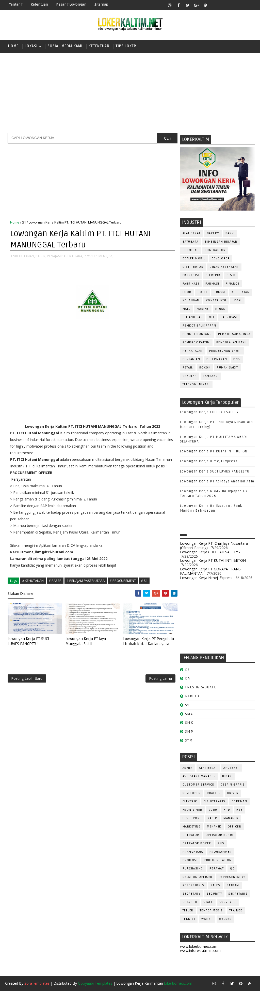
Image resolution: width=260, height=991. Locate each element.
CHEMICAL (190, 250)
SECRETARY (192, 894)
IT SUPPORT (192, 818)
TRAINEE (235, 910)
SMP (189, 731)
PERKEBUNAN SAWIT (225, 351)
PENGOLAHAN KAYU (231, 342)
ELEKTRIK (213, 275)
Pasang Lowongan (71, 4)
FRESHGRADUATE (201, 687)
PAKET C (193, 696)
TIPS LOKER (126, 46)
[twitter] (187, 5)
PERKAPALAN (193, 351)
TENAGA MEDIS (211, 910)
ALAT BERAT (192, 233)
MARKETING (192, 827)
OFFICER (234, 827)
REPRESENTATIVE (232, 877)
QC (232, 868)
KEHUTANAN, (25, 256)
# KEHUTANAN (33, 580)
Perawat (216, 868)
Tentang (16, 4)
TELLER (188, 910)
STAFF (208, 902)
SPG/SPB (190, 902)
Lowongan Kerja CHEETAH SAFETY (209, 412)
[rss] (232, 5)
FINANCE (233, 284)
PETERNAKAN (216, 359)
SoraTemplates (37, 983)
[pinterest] (205, 5)
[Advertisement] (130, 92)
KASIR (212, 818)
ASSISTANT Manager (199, 776)
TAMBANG (210, 376)
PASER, (41, 256)
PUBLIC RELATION (218, 860)
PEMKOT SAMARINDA (234, 334)
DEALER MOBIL (194, 258)
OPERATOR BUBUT (220, 835)
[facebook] (179, 5)
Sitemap (101, 4)
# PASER (55, 580)
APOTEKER (231, 768)
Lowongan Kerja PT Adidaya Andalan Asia (217, 481)
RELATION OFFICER (198, 877)
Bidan (227, 776)
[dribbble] (223, 5)
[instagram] (170, 5)
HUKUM (219, 292)
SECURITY (214, 894)
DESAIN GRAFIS (233, 785)
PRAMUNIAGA (193, 852)
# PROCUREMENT (123, 580)
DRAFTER (214, 793)
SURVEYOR (227, 902)
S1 (24, 222)
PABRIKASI (229, 317)
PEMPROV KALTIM (196, 342)
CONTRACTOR (215, 250)
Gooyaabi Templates (95, 983)
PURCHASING (193, 868)
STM (189, 740)
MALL (186, 309)
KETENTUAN (99, 46)
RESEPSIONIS (193, 885)
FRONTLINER (192, 810)
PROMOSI (190, 860)
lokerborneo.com (178, 983)
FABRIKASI (191, 284)
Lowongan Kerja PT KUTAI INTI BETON (214, 451)
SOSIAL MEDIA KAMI (65, 46)
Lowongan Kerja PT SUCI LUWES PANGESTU (28, 641)
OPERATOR (191, 835)
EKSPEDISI (191, 275)
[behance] (241, 5)
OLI (211, 317)
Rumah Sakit (227, 367)
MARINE (203, 309)
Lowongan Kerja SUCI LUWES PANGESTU (215, 471)
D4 (187, 678)
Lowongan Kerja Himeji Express (209, 461)
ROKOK (205, 367)
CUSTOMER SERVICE (198, 785)
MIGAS (220, 309)
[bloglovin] (214, 5)
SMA (189, 714)
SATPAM (233, 885)
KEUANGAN (191, 300)
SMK (189, 722)
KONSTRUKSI (216, 300)
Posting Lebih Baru (26, 678)
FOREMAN (239, 801)
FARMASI (212, 284)
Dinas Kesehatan (224, 267)
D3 (187, 670)
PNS (236, 359)
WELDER (225, 919)
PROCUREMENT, (96, 256)
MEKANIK (214, 827)
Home (13, 46)
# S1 (144, 580)
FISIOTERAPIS (214, 801)
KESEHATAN (241, 292)
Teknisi (189, 919)
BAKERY (213, 233)
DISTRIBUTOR (193, 267)
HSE (239, 810)
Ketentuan (39, 4)
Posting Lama (160, 678)
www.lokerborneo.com (198, 946)
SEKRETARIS (238, 894)
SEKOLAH (190, 376)
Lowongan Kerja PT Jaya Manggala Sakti (86, 641)
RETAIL (188, 367)
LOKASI (31, 46)
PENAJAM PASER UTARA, (65, 256)
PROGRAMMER (220, 852)
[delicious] (250, 5)
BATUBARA (191, 242)
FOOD (187, 292)
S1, (111, 256)
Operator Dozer (197, 843)
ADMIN (188, 768)
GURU (213, 810)
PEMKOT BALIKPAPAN (199, 326)
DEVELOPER (221, 258)
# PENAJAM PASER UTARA (86, 580)
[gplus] (196, 5)
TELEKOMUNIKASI (196, 384)
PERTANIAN (191, 359)
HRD (227, 810)
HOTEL (203, 292)
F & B (231, 275)
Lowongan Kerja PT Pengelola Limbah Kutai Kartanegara (148, 641)
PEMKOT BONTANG (197, 334)
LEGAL (237, 300)
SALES (215, 885)
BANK (229, 233)
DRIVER (233, 793)
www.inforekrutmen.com (200, 950)
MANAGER (231, 818)
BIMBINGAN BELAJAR (221, 242)
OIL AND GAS (193, 317)
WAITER (207, 919)
